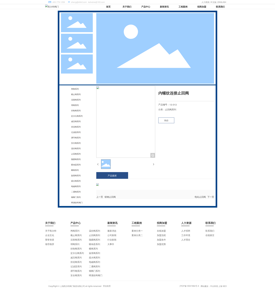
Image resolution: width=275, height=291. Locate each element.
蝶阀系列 (75, 170)
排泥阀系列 (76, 126)
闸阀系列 (75, 88)
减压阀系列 (76, 121)
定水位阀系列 (77, 115)
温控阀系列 (76, 148)
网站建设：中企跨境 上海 (211, 286)
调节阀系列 (76, 137)
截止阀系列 (76, 94)
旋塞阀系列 (76, 175)
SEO (225, 286)
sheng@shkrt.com (79, 2)
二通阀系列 (76, 191)
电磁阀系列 (76, 186)
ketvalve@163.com (96, 2)
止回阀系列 (76, 153)
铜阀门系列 (76, 197)
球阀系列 (75, 105)
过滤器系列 (76, 132)
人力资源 (205, 2)
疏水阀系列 (76, 180)
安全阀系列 (76, 143)
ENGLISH (222, 2)
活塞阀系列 (76, 99)
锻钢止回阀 (110, 196)
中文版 (213, 2)
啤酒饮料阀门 (77, 202)
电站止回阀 (200, 196)
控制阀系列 (76, 110)
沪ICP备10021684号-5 (189, 285)
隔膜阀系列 (76, 159)
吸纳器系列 (76, 164)
